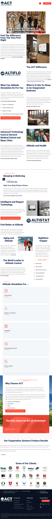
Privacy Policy (35, 513)
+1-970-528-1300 (44, 492)
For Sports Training (17, 506)
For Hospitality (16, 502)
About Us (28, 500)
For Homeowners (17, 500)
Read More (4, 454)
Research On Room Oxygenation (30, 509)
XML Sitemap (48, 513)
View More (6, 296)
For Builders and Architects (19, 508)
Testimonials (29, 502)
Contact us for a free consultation (9, 218)
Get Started (47, 3)
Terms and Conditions (42, 513)
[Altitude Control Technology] (6, 3)
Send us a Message (26, 491)
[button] (26, 22)
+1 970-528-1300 (11, 182)
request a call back (10, 429)
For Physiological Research (19, 504)
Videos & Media (29, 506)
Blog (27, 504)
